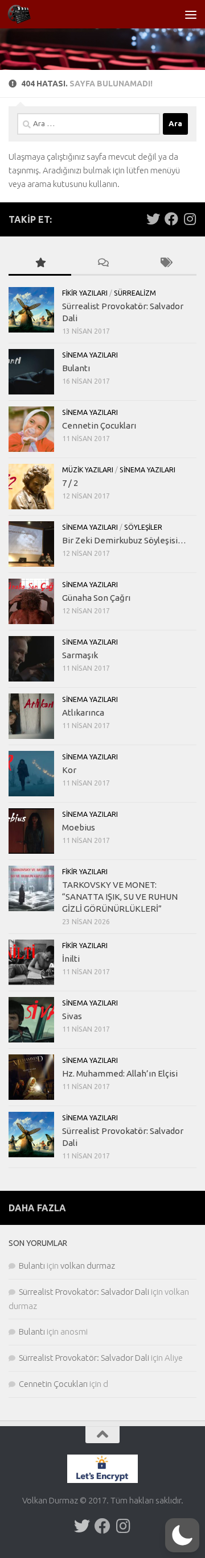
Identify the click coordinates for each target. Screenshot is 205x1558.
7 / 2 (70, 483)
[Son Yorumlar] (102, 263)
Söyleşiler (143, 527)
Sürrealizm (135, 293)
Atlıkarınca (83, 712)
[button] (182, 1535)
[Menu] (191, 14)
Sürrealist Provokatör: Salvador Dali (84, 1292)
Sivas (72, 1016)
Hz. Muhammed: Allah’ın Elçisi (120, 1073)
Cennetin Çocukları (99, 425)
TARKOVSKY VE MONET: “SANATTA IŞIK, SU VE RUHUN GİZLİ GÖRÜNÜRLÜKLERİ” (120, 896)
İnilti (71, 958)
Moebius (78, 827)
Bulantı (76, 368)
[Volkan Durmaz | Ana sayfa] (23, 14)
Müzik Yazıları (87, 469)
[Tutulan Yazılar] (40, 263)
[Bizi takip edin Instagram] (189, 219)
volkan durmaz (87, 1265)
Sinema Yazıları (90, 355)
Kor (69, 770)
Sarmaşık (80, 655)
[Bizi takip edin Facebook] (171, 219)
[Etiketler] (165, 263)
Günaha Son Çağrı (96, 598)
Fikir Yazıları (85, 293)
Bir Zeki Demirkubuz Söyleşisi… (124, 540)
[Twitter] (153, 219)
